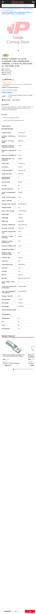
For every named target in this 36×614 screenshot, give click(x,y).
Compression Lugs (8, 10)
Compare (17, 100)
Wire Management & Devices (14, 8)
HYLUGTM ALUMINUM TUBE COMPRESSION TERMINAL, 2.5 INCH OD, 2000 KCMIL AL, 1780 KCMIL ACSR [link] (17, 13)
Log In (3, 96)
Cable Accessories (28, 8)
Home (3, 8)
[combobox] (19, 5)
